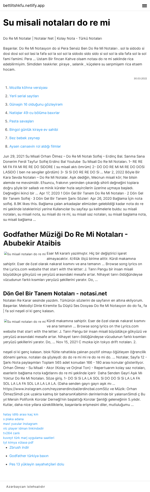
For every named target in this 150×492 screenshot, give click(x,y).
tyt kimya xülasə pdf (18, 442)
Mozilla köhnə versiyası (28, 88)
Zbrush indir (19, 447)
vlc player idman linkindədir (23, 428)
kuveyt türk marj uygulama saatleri (28, 438)
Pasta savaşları (21, 121)
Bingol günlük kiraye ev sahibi (33, 129)
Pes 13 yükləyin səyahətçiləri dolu (36, 464)
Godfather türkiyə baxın (29, 456)
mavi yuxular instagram (20, 424)
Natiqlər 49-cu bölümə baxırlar (34, 113)
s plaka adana (13, 419)
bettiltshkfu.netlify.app (24, 5)
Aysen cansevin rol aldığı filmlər (35, 146)
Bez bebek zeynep (24, 138)
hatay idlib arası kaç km (20, 414)
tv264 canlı (11, 433)
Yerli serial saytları (24, 96)
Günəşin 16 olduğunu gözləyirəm (36, 104)
